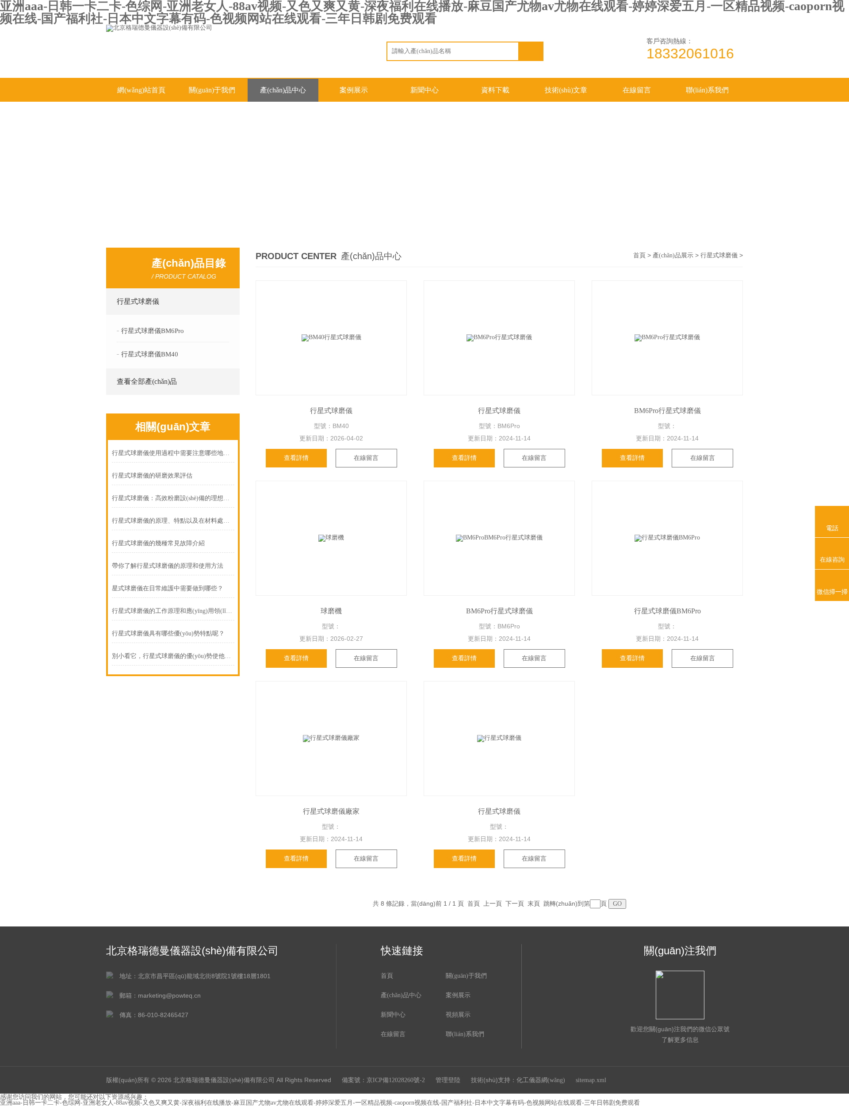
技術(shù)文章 (566, 90)
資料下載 (495, 90)
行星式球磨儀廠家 (331, 811)
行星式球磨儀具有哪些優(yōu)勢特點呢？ (168, 633)
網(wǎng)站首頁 (141, 90)
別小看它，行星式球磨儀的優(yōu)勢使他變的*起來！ (173, 656)
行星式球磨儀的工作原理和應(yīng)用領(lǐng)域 (173, 611)
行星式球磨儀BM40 (149, 354)
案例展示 (354, 90)
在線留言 (637, 90)
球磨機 (331, 611)
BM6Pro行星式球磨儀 (667, 410)
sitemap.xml (591, 1080)
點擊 (226, 301)
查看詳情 (296, 458)
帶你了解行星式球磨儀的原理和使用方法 (167, 566)
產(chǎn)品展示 (673, 255)
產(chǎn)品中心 (283, 90)
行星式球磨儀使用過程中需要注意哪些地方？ (173, 453)
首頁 (639, 255)
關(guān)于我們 (212, 90)
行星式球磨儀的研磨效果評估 (152, 475)
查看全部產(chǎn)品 (147, 381)
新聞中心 (424, 90)
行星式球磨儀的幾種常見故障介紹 (158, 543)
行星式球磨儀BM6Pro (152, 330)
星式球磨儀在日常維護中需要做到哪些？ (167, 588)
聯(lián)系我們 (707, 90)
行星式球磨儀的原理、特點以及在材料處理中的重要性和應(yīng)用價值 (173, 520)
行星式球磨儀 (138, 301)
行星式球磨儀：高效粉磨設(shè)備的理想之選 (173, 498)
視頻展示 (458, 1014)
